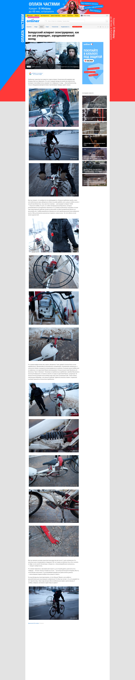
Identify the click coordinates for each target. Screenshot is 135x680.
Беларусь (42, 623)
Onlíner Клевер (86, 15)
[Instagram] (100, 26)
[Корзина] (107, 21)
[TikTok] (105, 26)
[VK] (103, 26)
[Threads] (108, 26)
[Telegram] (98, 26)
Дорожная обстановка (33, 623)
